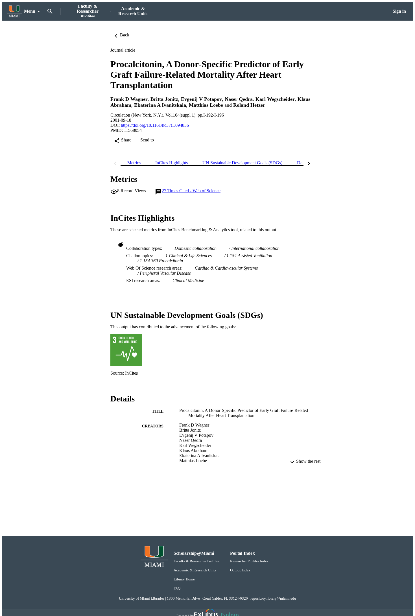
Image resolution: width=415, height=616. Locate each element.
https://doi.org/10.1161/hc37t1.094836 (155, 125)
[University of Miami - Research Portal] (14, 11)
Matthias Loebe (206, 105)
